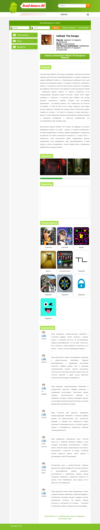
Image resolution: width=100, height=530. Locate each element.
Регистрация (83, 27)
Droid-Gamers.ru (51, 516)
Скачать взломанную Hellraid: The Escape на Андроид (65, 56)
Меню (64, 14)
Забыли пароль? (69, 27)
